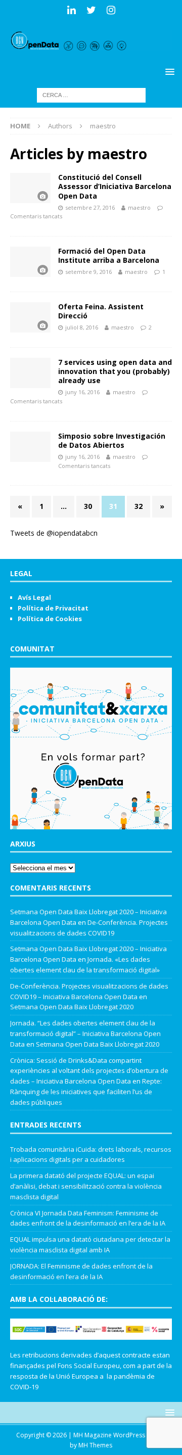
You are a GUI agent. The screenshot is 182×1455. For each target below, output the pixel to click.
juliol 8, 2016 (81, 327)
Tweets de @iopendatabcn (54, 533)
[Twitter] (91, 10)
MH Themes (95, 1445)
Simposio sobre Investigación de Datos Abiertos (111, 440)
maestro (139, 207)
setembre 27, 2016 (90, 207)
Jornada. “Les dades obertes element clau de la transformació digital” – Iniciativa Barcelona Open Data (85, 1033)
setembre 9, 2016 (88, 271)
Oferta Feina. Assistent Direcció (101, 311)
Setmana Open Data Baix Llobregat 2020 (71, 1006)
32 (138, 506)
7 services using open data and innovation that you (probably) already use (115, 371)
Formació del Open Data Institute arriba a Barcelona (108, 255)
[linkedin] (71, 10)
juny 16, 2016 (82, 392)
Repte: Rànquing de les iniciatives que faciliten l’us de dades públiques (86, 1091)
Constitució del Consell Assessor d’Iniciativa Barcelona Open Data (114, 186)
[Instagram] (111, 10)
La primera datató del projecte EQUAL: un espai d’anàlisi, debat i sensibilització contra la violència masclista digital (86, 1186)
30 (88, 506)
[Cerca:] (91, 94)
